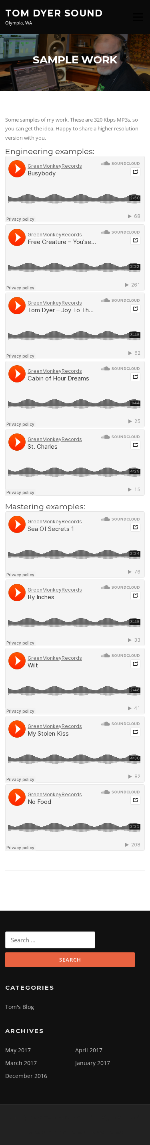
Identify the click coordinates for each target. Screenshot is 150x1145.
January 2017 (92, 1063)
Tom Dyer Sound (54, 12)
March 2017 (21, 1063)
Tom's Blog (19, 1007)
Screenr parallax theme (55, 1132)
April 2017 (88, 1050)
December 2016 (26, 1076)
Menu (138, 16)
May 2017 (18, 1050)
